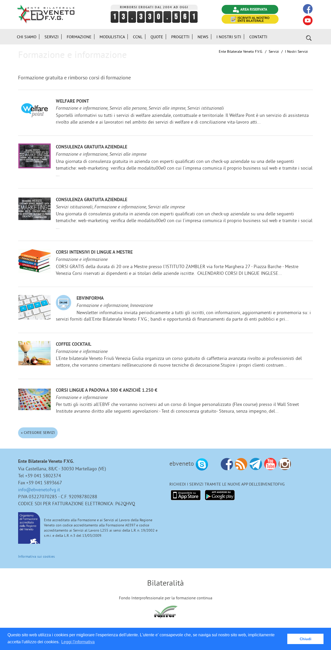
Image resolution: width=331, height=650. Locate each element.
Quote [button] (157, 36)
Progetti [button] (180, 36)
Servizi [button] (51, 36)
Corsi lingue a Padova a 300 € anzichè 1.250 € (106, 391)
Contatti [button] (258, 36)
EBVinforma (90, 298)
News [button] (203, 36)
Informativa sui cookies (36, 556)
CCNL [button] (137, 36)
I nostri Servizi (296, 51)
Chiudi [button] (305, 639)
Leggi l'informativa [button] (78, 642)
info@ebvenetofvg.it (39, 490)
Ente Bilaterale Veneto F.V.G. (241, 51)
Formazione (79, 36)
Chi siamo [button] (26, 36)
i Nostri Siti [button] (228, 36)
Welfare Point (72, 101)
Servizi (274, 51)
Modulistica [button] (112, 36)
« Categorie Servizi (38, 432)
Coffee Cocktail (73, 344)
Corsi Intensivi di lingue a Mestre (94, 252)
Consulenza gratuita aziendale (91, 147)
